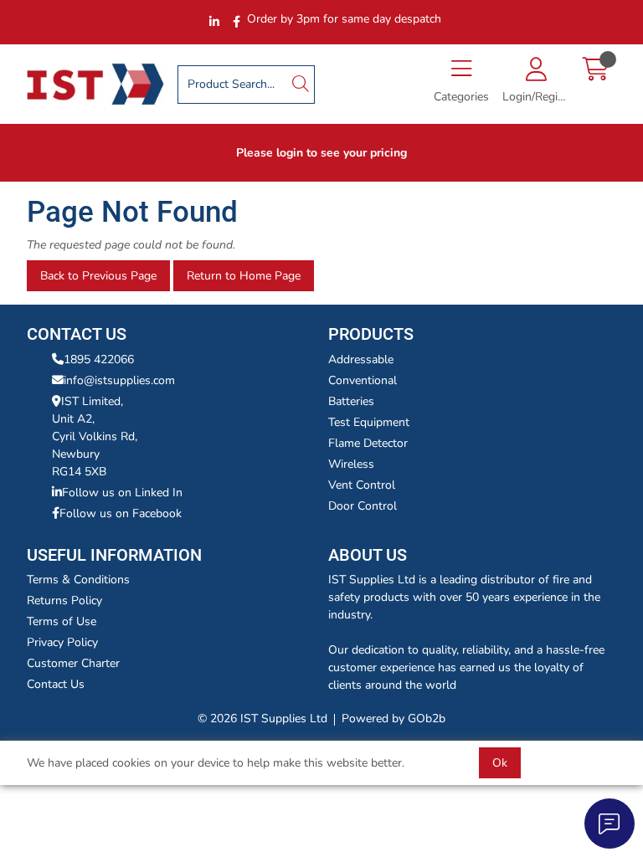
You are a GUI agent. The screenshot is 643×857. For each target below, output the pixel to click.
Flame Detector (368, 443)
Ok (499, 763)
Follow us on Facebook (120, 513)
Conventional (362, 380)
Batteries (351, 401)
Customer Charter (73, 663)
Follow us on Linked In (122, 492)
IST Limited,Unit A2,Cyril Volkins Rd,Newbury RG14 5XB (94, 436)
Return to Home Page (244, 276)
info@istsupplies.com (119, 380)
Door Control (362, 506)
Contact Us (56, 684)
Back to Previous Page (98, 276)
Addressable (361, 359)
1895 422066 (99, 359)
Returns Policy (64, 600)
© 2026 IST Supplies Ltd (262, 718)
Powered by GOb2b (393, 718)
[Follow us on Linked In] (214, 22)
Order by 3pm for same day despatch (344, 19)
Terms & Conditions (78, 580)
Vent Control (361, 485)
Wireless (351, 464)
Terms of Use (61, 621)
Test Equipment (368, 422)
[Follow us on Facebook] (236, 22)
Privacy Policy (62, 642)
